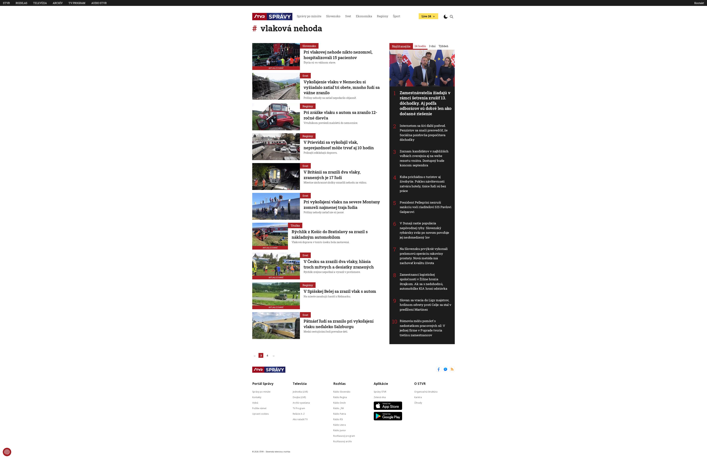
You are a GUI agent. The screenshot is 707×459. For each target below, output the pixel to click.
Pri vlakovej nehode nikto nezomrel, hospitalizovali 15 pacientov (338, 54)
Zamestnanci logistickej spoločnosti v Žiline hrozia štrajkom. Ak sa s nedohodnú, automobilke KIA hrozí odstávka (423, 281)
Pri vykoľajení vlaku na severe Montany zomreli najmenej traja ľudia (342, 204)
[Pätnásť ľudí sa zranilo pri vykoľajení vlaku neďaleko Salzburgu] (276, 325)
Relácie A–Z (299, 413)
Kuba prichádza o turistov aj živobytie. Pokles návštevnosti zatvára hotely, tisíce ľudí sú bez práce (423, 184)
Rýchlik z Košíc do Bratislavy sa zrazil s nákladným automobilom (330, 234)
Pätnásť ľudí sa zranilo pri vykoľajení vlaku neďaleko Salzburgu (339, 323)
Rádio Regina (340, 397)
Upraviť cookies (260, 413)
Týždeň (443, 46)
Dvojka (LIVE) (299, 397)
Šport (396, 16)
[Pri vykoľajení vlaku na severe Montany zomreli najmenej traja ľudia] (276, 206)
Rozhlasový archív (342, 441)
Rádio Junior (339, 430)
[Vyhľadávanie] (452, 16)
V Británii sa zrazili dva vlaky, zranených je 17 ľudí (332, 174)
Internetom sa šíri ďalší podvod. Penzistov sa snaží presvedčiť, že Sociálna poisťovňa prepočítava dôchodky (424, 132)
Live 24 (426, 16)
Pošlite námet (259, 408)
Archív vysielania (301, 402)
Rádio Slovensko (341, 391)
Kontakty (256, 397)
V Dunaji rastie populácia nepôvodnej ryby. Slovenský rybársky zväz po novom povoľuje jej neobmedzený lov (424, 230)
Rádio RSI (338, 419)
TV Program (76, 3)
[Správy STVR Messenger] (445, 370)
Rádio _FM (338, 408)
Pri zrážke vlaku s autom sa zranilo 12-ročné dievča (340, 115)
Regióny (382, 16)
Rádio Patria (339, 413)
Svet (348, 16)
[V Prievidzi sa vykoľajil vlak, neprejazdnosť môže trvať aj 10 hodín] (276, 146)
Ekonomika (364, 16)
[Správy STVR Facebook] (438, 370)
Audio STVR (99, 3)
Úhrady (418, 402)
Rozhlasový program (344, 435)
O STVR (420, 384)
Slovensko (333, 16)
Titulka (295, 225)
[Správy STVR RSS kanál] (452, 370)
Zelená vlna (380, 397)
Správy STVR (380, 391)
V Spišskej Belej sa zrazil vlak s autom (340, 291)
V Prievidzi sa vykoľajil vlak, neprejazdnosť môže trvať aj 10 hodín (339, 145)
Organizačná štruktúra (425, 391)
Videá (255, 402)
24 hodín (420, 46)
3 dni (432, 46)
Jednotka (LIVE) (300, 391)
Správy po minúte (309, 16)
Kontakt (699, 3)
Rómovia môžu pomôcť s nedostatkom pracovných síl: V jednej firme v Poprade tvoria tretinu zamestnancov (422, 328)
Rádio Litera (339, 424)
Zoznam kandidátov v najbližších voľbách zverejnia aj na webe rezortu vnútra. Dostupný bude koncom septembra (424, 158)
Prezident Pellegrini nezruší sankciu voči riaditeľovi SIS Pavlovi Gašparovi (425, 207)
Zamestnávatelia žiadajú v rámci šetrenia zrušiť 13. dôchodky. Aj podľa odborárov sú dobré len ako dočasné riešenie (426, 103)
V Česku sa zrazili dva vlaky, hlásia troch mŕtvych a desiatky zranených (339, 264)
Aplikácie (381, 384)
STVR (6, 3)
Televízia (40, 3)
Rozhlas (21, 3)
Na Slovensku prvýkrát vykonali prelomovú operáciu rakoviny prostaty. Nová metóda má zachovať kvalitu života (424, 256)
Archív (58, 3)
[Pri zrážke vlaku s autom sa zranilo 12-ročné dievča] (276, 116)
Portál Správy (262, 384)
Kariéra (418, 397)
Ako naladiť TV (300, 419)
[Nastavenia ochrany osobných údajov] (7, 452)
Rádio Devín (339, 402)
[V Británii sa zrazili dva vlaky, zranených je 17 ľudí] (276, 176)
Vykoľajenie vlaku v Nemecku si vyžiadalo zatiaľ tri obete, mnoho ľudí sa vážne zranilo (342, 87)
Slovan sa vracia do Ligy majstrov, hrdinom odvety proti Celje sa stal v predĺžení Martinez (425, 305)
